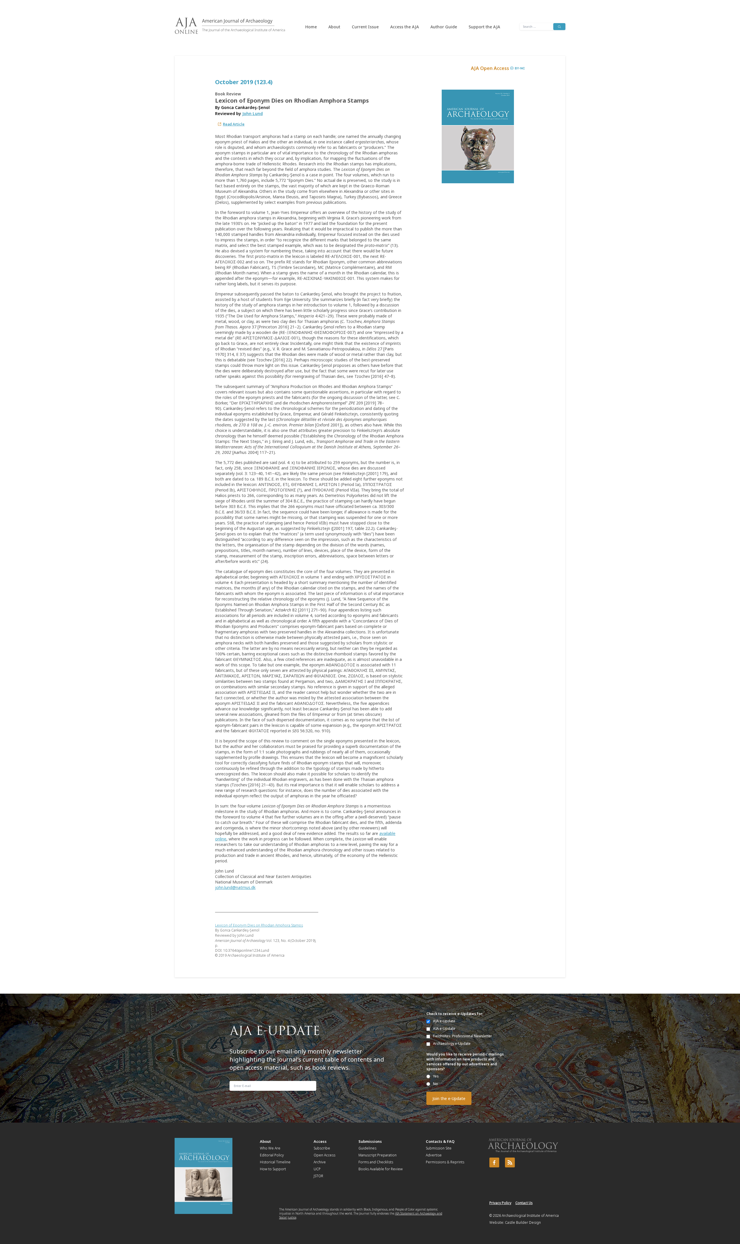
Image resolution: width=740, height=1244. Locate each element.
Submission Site (439, 1148)
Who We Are (270, 1148)
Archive (320, 1162)
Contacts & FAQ (440, 1141)
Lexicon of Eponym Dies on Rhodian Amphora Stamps (259, 925)
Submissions (370, 1141)
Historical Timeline (275, 1162)
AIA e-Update (444, 1028)
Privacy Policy (500, 1202)
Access (320, 1141)
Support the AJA (484, 26)
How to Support (273, 1169)
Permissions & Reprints (445, 1162)
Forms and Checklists (375, 1162)
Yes (436, 1076)
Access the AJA (404, 26)
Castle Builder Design (523, 1222)
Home (311, 26)
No (435, 1083)
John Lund (252, 113)
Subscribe (322, 1148)
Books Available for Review (380, 1169)
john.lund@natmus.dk (235, 887)
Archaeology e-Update (452, 1043)
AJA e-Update (444, 1021)
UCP (317, 1169)
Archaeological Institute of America (530, 1215)
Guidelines (367, 1148)
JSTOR (318, 1175)
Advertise (434, 1155)
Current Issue (365, 26)
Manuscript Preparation (377, 1155)
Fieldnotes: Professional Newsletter (462, 1036)
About (334, 26)
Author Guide (443, 26)
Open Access (324, 1155)
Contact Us (524, 1202)
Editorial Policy (272, 1155)
